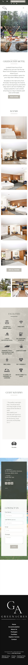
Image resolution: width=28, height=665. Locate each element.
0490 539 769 (9, 477)
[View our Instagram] (14, 3)
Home (14, 624)
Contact (14, 639)
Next (21, 31)
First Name (8, 512)
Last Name (10, 519)
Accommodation (14, 627)
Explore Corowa (14, 637)
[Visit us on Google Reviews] (17, 3)
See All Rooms (14, 270)
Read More (14, 97)
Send (14, 546)
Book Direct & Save (18, 1)
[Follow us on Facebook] (11, 3)
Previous (7, 31)
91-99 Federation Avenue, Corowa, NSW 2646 (13, 472)
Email (6, 527)
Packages (14, 632)
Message (7, 534)
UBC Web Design (16, 653)
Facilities (14, 634)
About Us (14, 629)
